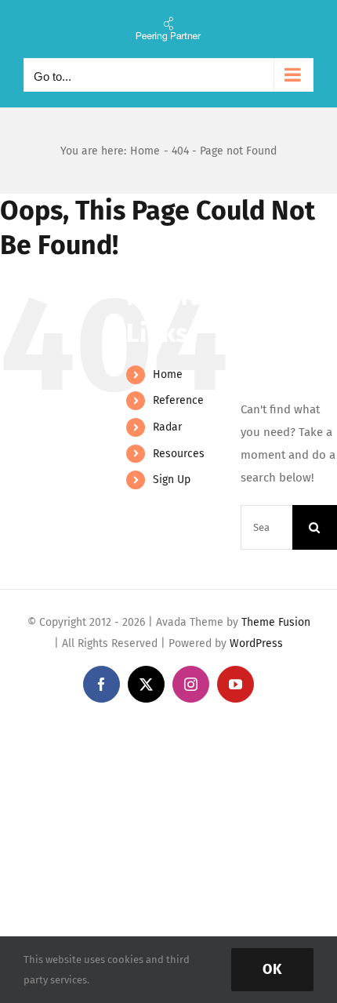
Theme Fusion (275, 622)
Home (168, 374)
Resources (179, 453)
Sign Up (171, 479)
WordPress (256, 643)
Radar (167, 427)
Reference (178, 400)
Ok (272, 969)
